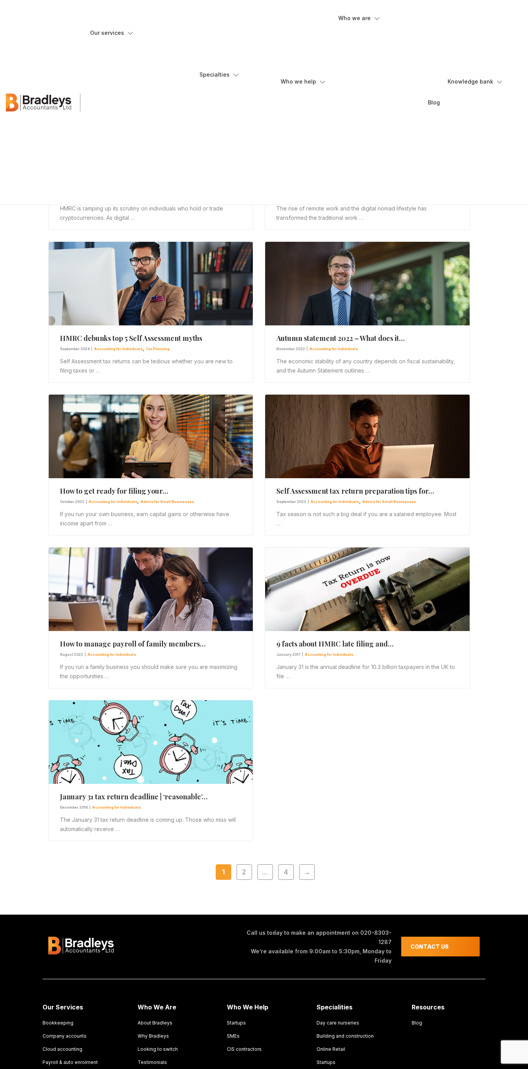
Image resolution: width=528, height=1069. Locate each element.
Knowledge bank (470, 81)
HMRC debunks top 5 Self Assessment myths (131, 338)
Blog (434, 102)
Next (306, 872)
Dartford (361, 121)
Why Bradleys (360, 51)
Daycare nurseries (228, 107)
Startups (216, 135)
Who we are (354, 18)
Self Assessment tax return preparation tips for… (355, 491)
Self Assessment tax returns (129, 163)
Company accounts (119, 79)
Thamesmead (367, 163)
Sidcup (359, 149)
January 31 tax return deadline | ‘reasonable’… (134, 796)
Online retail (220, 121)
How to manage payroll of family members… (133, 643)
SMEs (293, 114)
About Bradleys (362, 37)
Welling (359, 177)
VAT (101, 177)
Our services (107, 32)
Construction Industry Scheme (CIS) (139, 107)
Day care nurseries (338, 1023)
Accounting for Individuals (118, 349)
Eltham (358, 135)
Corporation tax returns (124, 121)
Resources (467, 128)
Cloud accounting (117, 93)
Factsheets (467, 100)
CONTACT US (429, 946)
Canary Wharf (368, 107)
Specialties (214, 74)
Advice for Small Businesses (167, 501)
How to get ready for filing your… (114, 491)
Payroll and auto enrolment (128, 149)
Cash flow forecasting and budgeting (141, 65)
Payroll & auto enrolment (70, 1062)
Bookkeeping (112, 51)
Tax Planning (158, 349)
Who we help (298, 81)
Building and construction (236, 93)
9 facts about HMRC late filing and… (334, 643)
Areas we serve (363, 78)
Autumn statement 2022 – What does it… (340, 338)
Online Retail (331, 1049)
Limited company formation (128, 135)
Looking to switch (365, 65)
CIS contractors (305, 128)
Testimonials (359, 191)
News (460, 114)
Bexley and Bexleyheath (379, 94)
